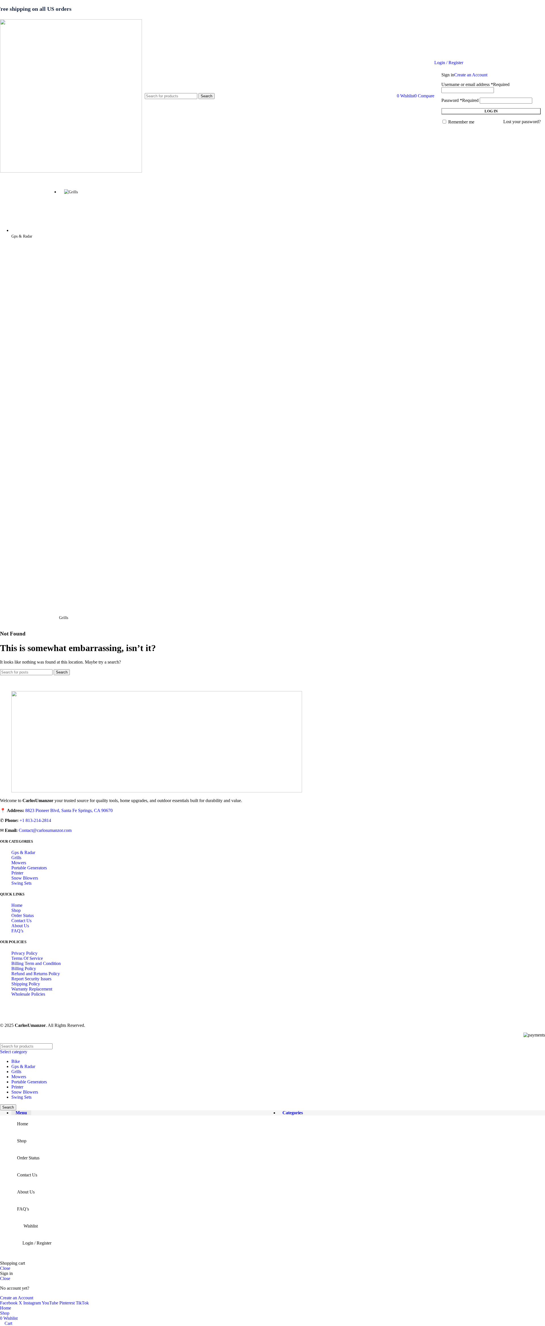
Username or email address (475, 84)
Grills (16, 857)
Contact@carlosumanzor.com (45, 830)
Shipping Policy (25, 983)
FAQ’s (17, 930)
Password (460, 100)
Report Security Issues (31, 978)
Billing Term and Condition (36, 963)
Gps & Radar (23, 852)
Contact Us (21, 920)
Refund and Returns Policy (35, 973)
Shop (16, 910)
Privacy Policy (24, 953)
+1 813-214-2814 (35, 820)
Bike (15, 1061)
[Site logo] (71, 171)
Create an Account (470, 74)
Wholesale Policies (28, 994)
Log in (491, 111)
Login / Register (36, 1243)
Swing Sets (21, 883)
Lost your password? (522, 121)
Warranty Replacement (31, 989)
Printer (17, 872)
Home (16, 905)
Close (5, 1268)
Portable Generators (29, 867)
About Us (20, 925)
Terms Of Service (27, 958)
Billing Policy (23, 968)
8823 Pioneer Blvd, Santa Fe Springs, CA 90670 (69, 810)
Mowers (18, 862)
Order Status (22, 915)
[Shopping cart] (393, 95)
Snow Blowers (24, 878)
